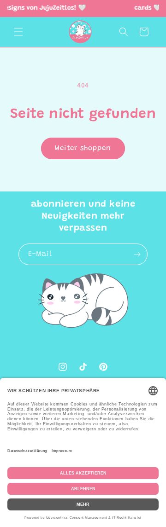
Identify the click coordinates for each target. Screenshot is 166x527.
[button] (18, 32)
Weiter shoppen (83, 148)
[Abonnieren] (137, 254)
